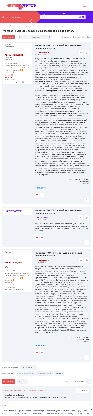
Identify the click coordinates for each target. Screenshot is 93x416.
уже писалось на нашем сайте (57, 93)
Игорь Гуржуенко (14, 54)
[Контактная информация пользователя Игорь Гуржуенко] (23, 82)
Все (88, 37)
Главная (4, 405)
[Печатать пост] (86, 52)
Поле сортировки (7, 373)
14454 (15, 63)
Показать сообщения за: (10, 368)
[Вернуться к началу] (86, 199)
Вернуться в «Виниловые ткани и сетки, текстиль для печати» (25, 390)
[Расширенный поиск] (83, 17)
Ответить (7, 37)
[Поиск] (80, 17)
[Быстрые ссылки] (89, 17)
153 (12, 75)
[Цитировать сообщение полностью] (81, 52)
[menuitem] (5, 17)
